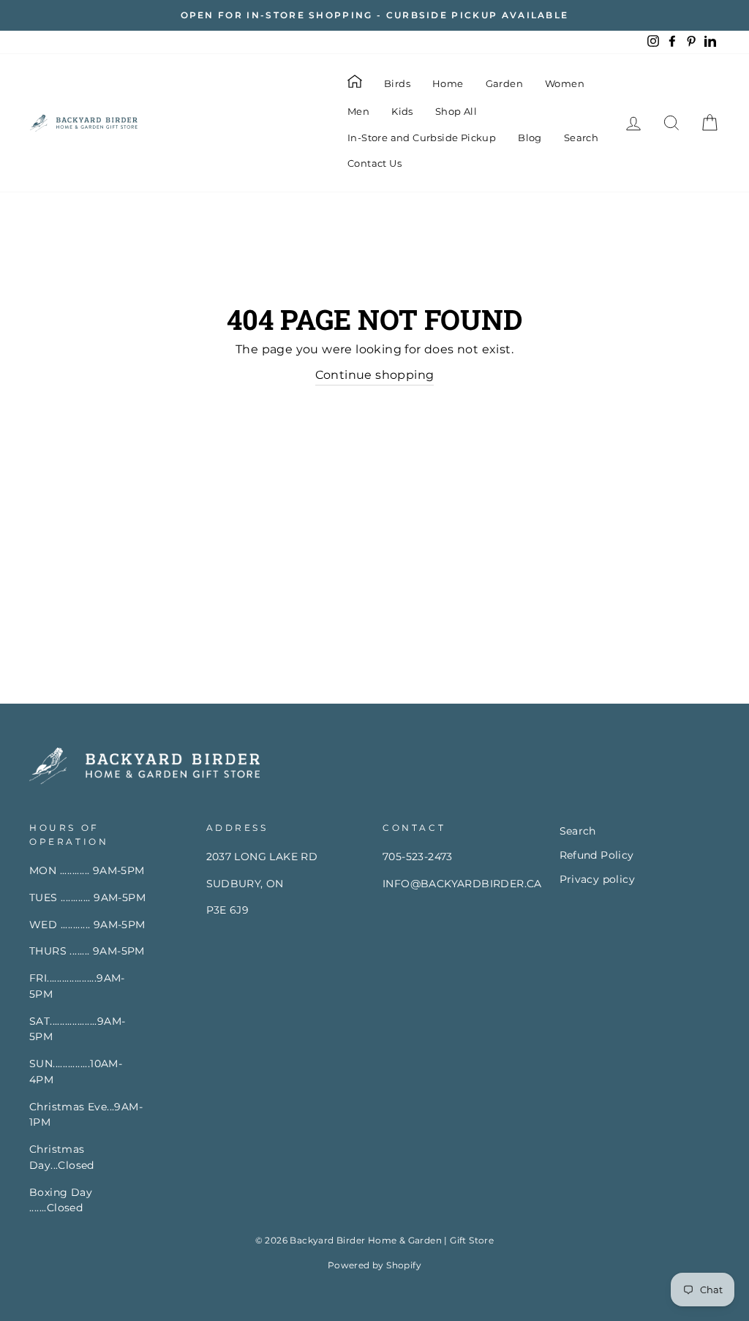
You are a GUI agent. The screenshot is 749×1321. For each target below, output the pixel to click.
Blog (530, 137)
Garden (504, 83)
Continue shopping (374, 375)
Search (581, 137)
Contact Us (374, 163)
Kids (402, 111)
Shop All (456, 111)
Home (448, 83)
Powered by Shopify (374, 1265)
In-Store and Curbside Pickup (421, 137)
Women (564, 83)
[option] (374, 15)
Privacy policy (598, 879)
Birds (397, 83)
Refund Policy (597, 855)
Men (358, 111)
